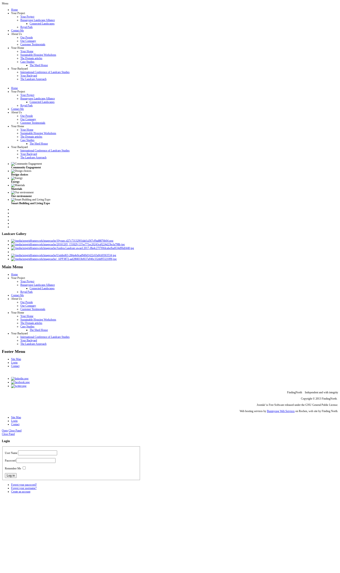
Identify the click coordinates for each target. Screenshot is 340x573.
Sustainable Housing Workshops (38, 54)
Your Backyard (28, 75)
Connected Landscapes (42, 23)
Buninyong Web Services (281, 411)
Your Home (26, 51)
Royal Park (26, 27)
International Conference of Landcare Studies (45, 72)
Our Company (28, 41)
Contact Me (17, 30)
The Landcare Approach (33, 79)
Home (14, 9)
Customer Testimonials (32, 44)
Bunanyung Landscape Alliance (37, 20)
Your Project (27, 16)
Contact (15, 366)
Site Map (16, 359)
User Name (11, 453)
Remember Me (13, 468)
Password (10, 460)
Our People (26, 37)
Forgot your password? (24, 484)
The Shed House (39, 65)
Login (14, 362)
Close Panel (15, 430)
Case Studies (27, 61)
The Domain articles (31, 58)
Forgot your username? (24, 488)
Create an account (20, 491)
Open (5, 430)
